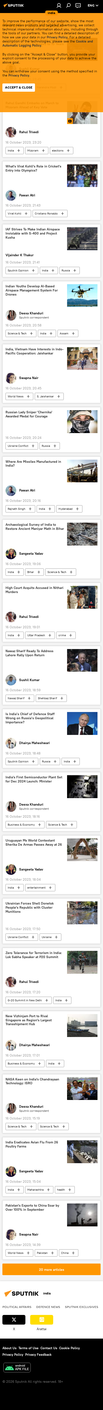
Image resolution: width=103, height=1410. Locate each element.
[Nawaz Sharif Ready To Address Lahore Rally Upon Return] (82, 660)
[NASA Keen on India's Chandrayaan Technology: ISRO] (82, 1088)
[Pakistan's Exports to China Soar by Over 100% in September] (82, 1214)
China (65, 1253)
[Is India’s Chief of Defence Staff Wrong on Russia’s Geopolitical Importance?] (82, 723)
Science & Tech (17, 333)
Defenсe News (48, 1307)
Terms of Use (28, 1348)
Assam (64, 333)
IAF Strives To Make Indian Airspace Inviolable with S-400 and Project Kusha (33, 233)
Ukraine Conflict (18, 446)
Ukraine (47, 937)
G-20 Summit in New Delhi (25, 1000)
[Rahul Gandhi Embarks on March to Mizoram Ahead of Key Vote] (82, 112)
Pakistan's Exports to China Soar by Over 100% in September (32, 1207)
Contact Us (48, 1348)
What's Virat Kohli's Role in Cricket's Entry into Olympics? (33, 168)
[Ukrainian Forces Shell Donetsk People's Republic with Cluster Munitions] (82, 912)
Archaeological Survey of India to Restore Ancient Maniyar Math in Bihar (35, 527)
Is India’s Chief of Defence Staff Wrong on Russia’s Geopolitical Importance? (30, 718)
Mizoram (33, 150)
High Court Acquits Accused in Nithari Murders (34, 590)
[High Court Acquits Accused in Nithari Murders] (82, 597)
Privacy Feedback (38, 1354)
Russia (66, 270)
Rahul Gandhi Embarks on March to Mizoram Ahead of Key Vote (32, 105)
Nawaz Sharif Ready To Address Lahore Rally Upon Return (29, 653)
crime (62, 635)
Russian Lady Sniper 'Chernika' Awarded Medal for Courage (29, 414)
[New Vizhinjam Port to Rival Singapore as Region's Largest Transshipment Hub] (82, 1025)
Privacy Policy (57, 37)
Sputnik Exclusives (81, 1307)
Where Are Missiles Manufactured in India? (33, 464)
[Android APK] (17, 1368)
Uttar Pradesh (36, 635)
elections (57, 150)
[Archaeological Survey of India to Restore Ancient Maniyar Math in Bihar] (82, 534)
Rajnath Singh (16, 509)
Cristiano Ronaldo (46, 213)
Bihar (30, 572)
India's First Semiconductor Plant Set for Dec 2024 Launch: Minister (34, 779)
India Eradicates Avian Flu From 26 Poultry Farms (32, 1144)
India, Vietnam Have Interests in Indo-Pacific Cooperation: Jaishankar (35, 351)
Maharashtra (35, 1189)
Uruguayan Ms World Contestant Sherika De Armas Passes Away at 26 (34, 842)
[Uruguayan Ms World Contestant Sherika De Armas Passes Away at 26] (82, 849)
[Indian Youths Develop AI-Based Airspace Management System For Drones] (82, 295)
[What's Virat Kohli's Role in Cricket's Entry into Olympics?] (82, 175)
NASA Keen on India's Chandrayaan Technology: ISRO (32, 1081)
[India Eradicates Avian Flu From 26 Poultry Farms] (82, 1151)
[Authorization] (59, 5)
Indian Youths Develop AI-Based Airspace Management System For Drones (32, 290)
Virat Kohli (14, 213)
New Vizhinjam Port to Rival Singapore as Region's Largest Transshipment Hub (29, 1020)
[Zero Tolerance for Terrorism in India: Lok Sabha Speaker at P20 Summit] (82, 962)
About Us (9, 1348)
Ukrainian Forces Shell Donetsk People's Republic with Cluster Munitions (30, 907)
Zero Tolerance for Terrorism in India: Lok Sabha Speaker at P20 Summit (34, 955)
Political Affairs (16, 1307)
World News (15, 396)
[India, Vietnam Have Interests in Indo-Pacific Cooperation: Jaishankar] (82, 358)
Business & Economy (21, 824)
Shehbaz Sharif (47, 698)
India (11, 150)
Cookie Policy (69, 1348)
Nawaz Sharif (16, 698)
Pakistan (42, 1253)
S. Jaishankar (45, 396)
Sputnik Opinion (18, 270)
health (61, 1189)
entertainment (36, 887)
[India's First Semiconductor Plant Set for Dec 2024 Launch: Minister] (82, 786)
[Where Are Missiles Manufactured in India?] (82, 471)
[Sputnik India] (14, 7)
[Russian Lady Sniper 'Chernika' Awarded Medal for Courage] (82, 421)
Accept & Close (18, 87)
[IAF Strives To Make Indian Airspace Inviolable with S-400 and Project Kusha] (82, 238)
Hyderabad (65, 509)
